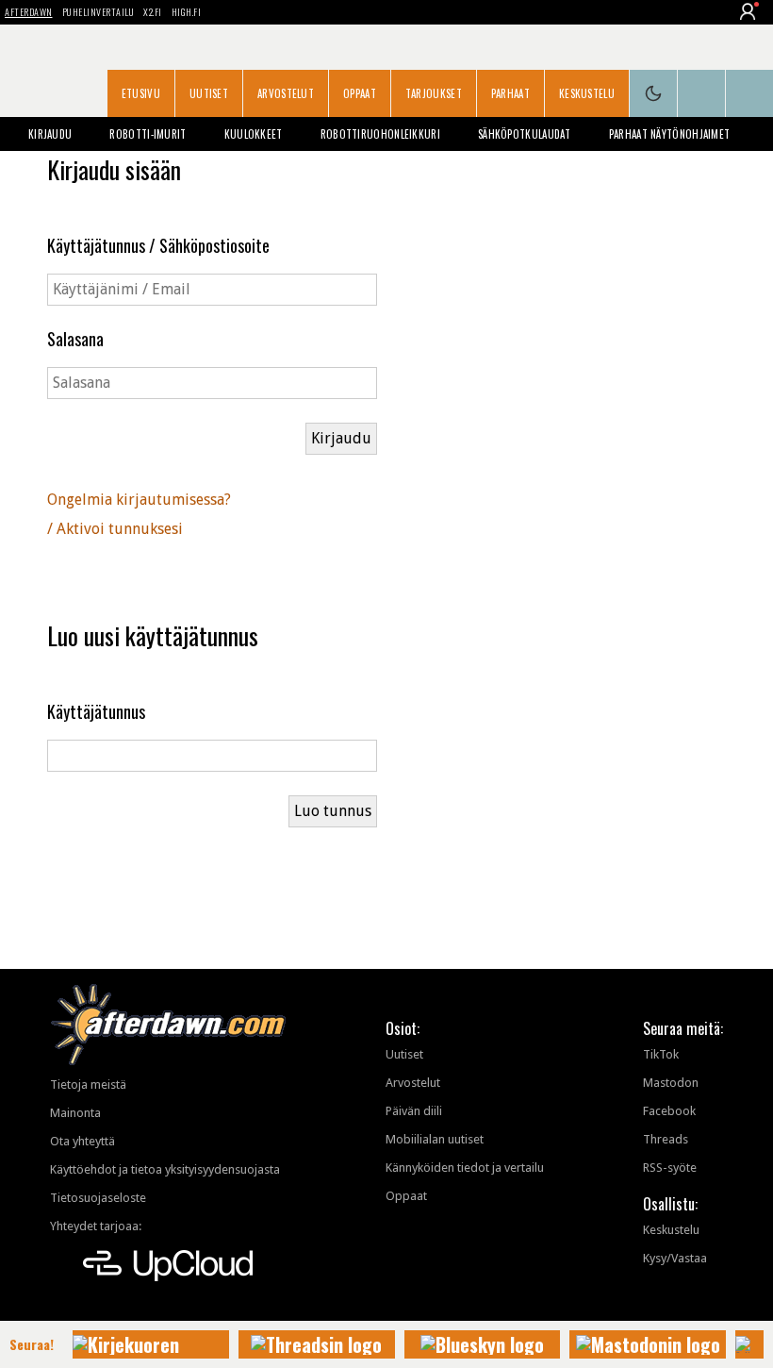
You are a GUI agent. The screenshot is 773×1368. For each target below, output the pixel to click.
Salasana (75, 338)
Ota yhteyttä (82, 1141)
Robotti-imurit (147, 134)
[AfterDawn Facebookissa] (701, 93)
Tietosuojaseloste (98, 1198)
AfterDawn (29, 12)
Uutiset (208, 93)
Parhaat (510, 93)
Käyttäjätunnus (96, 711)
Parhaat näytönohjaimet (670, 134)
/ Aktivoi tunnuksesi (115, 529)
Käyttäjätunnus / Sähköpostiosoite (158, 245)
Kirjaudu (50, 134)
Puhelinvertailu (98, 12)
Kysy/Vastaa (675, 1258)
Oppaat (359, 93)
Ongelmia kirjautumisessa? (139, 500)
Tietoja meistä (88, 1084)
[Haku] (749, 93)
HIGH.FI (187, 12)
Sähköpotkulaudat (524, 134)
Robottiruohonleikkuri (380, 134)
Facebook (669, 1111)
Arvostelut (285, 93)
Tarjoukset (433, 93)
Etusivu (141, 93)
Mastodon (671, 1083)
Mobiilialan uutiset (435, 1139)
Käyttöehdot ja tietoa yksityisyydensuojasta (165, 1169)
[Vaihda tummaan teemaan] (653, 93)
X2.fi (152, 12)
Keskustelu (587, 93)
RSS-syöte (670, 1167)
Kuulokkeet (253, 134)
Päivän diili (414, 1111)
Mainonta (75, 1113)
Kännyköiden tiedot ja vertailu (465, 1167)
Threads (665, 1139)
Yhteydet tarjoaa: (95, 1226)
